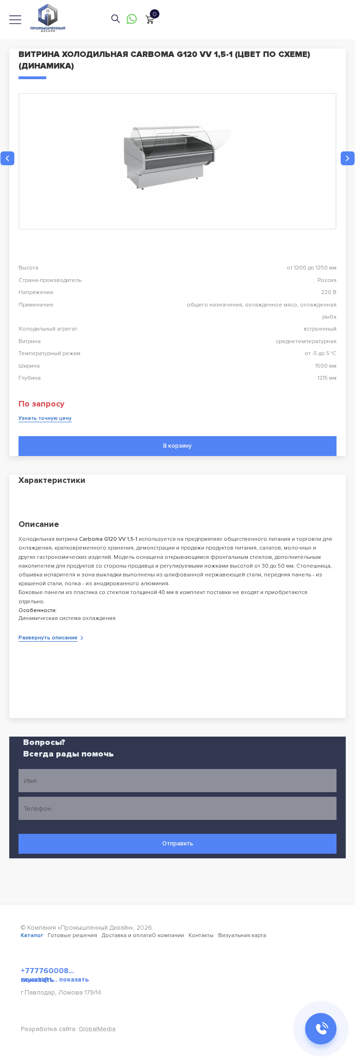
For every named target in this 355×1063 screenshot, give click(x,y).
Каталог (32, 935)
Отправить (177, 843)
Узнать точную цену (45, 418)
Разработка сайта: (68, 1029)
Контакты (201, 935)
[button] (7, 158)
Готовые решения (72, 935)
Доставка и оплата (127, 935)
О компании (168, 935)
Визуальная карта (242, 935)
